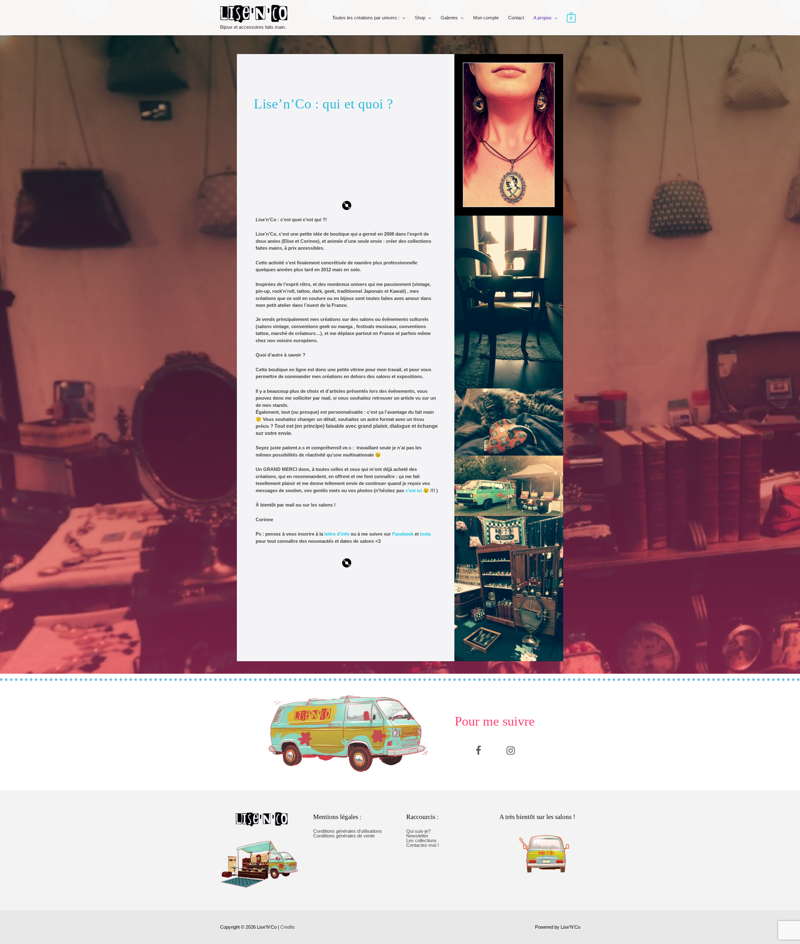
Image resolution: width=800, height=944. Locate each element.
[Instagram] (510, 750)
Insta (425, 534)
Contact (516, 17)
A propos (542, 17)
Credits (287, 927)
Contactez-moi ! (422, 845)
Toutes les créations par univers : (365, 17)
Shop (420, 17)
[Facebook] (478, 750)
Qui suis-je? (418, 831)
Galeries (449, 17)
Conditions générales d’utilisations (347, 831)
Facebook (402, 534)
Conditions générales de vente (344, 835)
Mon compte (486, 17)
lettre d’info (336, 534)
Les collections (421, 840)
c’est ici (413, 490)
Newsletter (417, 835)
